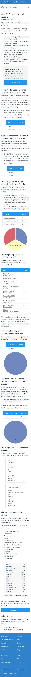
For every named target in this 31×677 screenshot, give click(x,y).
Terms (19, 662)
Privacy (19, 659)
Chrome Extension (21, 2)
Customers (20, 646)
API (2, 650)
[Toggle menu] (28, 7)
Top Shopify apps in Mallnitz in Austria (17, 50)
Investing (4, 643)
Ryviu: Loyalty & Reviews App (8, 292)
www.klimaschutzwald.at (16, 492)
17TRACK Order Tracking (8, 282)
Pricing (3, 659)
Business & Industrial (11, 221)
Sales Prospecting (7, 639)
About (19, 639)
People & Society (10, 224)
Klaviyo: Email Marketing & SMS (11, 287)
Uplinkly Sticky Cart (9, 278)
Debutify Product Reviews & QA (8, 306)
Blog (18, 650)
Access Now (15, 82)
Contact (19, 643)
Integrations (5, 646)
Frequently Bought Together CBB (9, 301)
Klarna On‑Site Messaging (8, 274)
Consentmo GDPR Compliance (9, 296)
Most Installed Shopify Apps (13, 629)
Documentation (6, 662)
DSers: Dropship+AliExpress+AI (11, 310)
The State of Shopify (11, 627)
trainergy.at (11, 467)
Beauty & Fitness (10, 218)
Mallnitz (10, 471)
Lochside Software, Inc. (9, 673)
